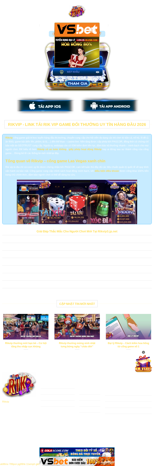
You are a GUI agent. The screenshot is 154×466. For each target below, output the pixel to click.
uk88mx (4, 464)
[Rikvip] (77, 11)
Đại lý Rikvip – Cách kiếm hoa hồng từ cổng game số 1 (128, 344)
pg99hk (22, 464)
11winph (30, 464)
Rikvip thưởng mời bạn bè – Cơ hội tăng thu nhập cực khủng (26, 344)
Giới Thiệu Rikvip (51, 25)
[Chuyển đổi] (5, 239)
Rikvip (5, 401)
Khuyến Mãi (116, 25)
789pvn (13, 464)
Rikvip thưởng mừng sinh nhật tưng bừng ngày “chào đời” (77, 344)
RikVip (34, 25)
